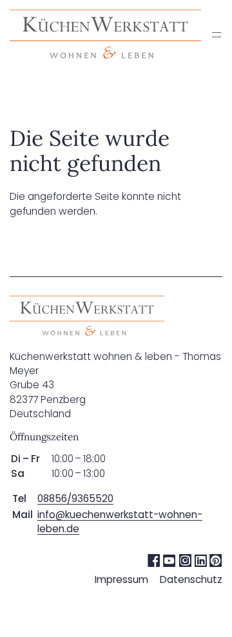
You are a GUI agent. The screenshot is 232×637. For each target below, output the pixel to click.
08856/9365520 (75, 498)
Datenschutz (191, 579)
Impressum (121, 579)
